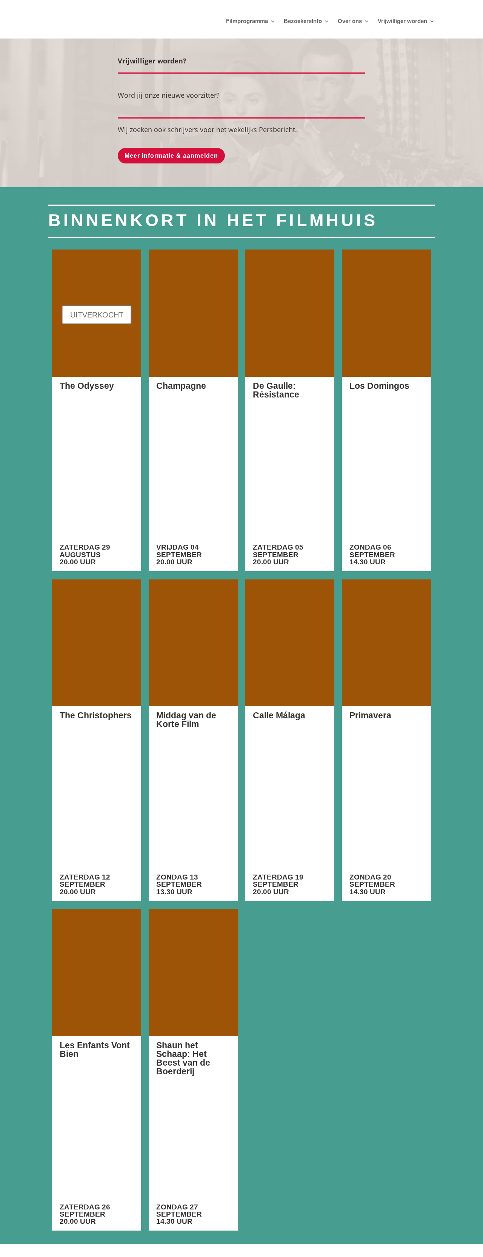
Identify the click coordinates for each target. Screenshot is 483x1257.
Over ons (350, 21)
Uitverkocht (96, 315)
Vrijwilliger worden (402, 21)
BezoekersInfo (303, 21)
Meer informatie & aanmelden (171, 156)
